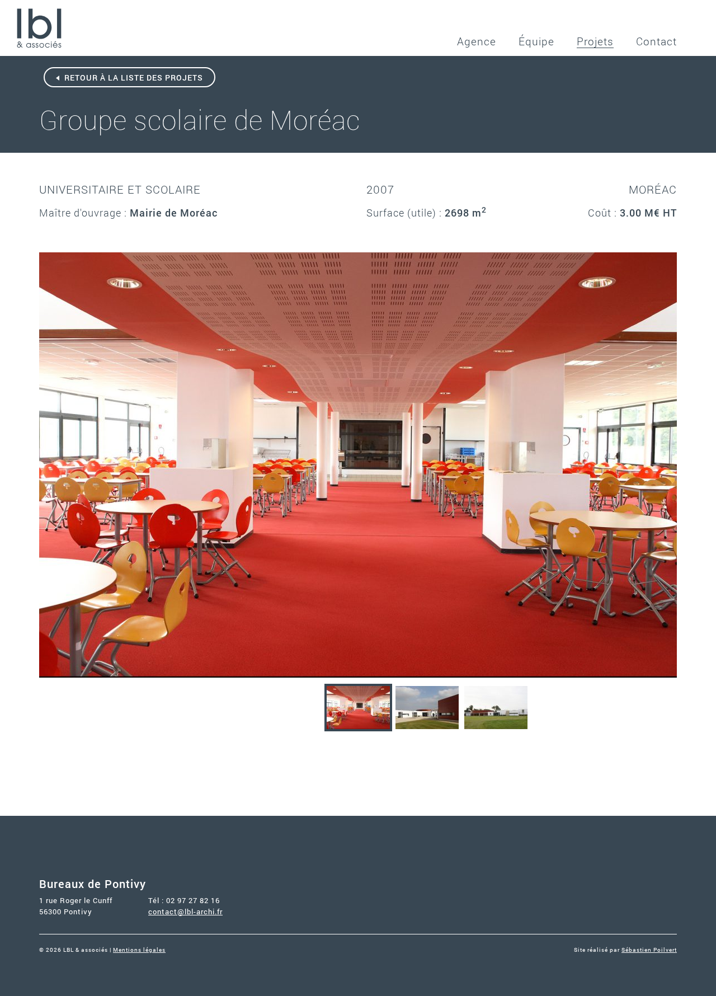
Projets (595, 41)
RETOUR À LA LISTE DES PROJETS (132, 77)
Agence (476, 41)
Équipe (536, 41)
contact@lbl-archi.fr (185, 911)
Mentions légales (139, 949)
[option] (358, 465)
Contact (656, 41)
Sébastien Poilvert (649, 949)
